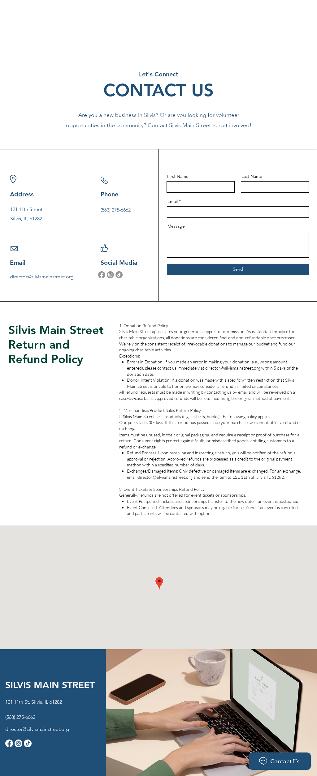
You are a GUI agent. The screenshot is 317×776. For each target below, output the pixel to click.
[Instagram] (110, 274)
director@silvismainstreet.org (42, 277)
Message (176, 226)
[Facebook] (101, 274)
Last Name (251, 176)
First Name (178, 176)
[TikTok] (119, 274)
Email (172, 201)
